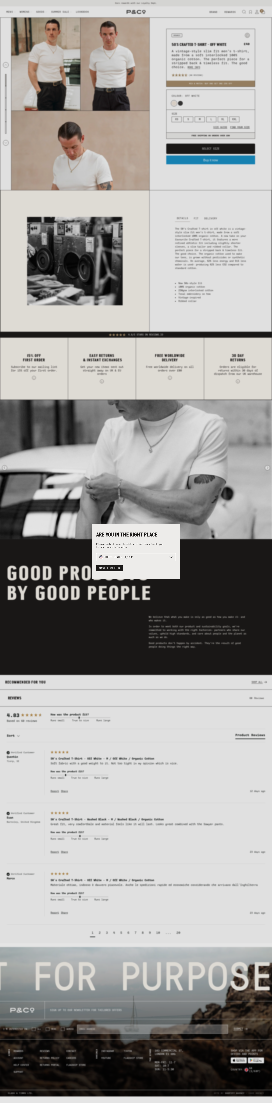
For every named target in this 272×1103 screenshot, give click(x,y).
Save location (109, 568)
